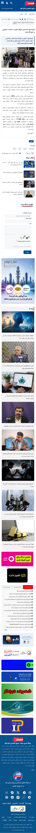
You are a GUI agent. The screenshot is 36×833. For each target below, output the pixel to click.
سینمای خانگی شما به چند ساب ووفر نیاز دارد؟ (21, 608)
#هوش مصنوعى (6, 803)
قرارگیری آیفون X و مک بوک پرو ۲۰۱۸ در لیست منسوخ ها (18, 621)
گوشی (21, 14)
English (5, 820)
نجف (14, 149)
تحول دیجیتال (22, 820)
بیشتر (5, 630)
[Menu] (2, 3)
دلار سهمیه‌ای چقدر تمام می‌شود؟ (24, 602)
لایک (30, 154)
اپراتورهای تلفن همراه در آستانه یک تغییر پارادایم (20, 619)
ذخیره (27, 252)
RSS (10, 820)
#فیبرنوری (15, 803)
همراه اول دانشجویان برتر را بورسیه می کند (13, 172)
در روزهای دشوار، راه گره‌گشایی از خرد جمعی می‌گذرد (20, 596)
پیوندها (15, 820)
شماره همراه (28, 218)
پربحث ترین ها (7, 587)
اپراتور (25, 149)
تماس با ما (31, 817)
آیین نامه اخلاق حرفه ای (20, 817)
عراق (20, 149)
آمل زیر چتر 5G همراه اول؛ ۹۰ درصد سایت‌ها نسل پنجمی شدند (17, 610)
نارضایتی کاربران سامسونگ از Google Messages (20, 624)
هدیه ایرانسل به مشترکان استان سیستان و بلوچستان (19, 616)
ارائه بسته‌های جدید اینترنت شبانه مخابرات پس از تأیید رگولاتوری (19, 426)
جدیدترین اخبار (28, 587)
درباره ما (9, 817)
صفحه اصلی (32, 14)
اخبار (26, 14)
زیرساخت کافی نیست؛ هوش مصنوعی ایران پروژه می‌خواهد (18, 627)
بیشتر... (32, 770)
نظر (30, 224)
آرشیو (3, 817)
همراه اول (32, 149)
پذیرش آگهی (31, 820)
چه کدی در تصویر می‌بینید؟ (24, 241)
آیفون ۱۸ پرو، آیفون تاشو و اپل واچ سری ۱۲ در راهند (20, 594)
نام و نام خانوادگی (27, 213)
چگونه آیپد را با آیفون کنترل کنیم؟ (24, 591)
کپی (15, 23)
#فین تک (21, 803)
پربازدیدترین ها (17, 587)
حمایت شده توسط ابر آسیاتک (18, 814)
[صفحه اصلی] (18, 3)
